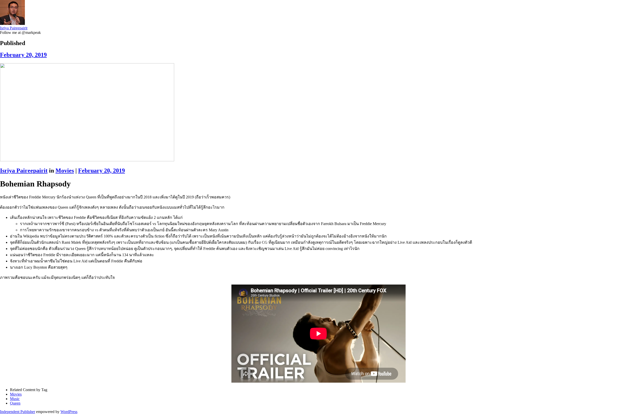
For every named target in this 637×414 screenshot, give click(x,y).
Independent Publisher (17, 412)
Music (15, 399)
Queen (15, 403)
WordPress (68, 412)
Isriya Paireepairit (13, 28)
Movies (64, 170)
